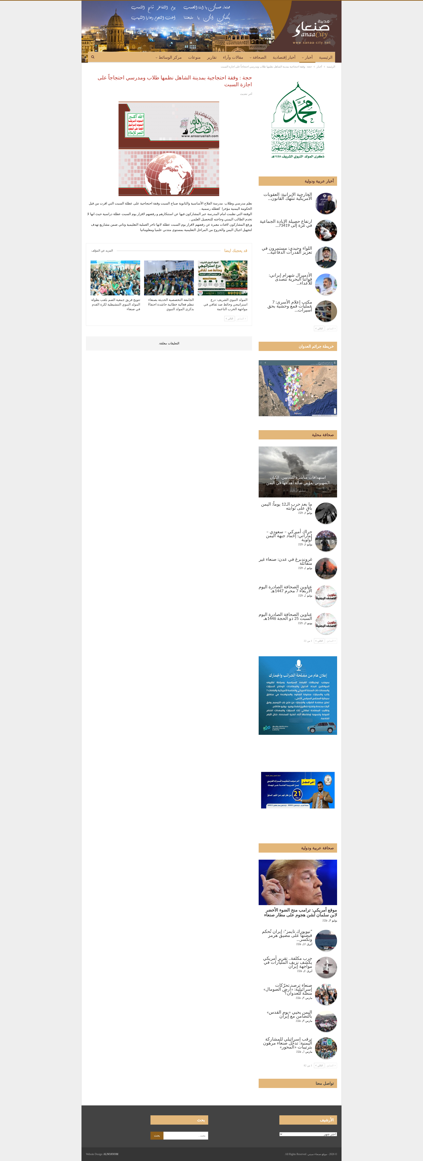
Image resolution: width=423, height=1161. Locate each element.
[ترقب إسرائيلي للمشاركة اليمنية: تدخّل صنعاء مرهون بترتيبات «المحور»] (326, 1048)
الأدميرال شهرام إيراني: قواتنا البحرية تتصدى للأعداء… (290, 279)
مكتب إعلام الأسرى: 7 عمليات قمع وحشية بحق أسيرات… (289, 306)
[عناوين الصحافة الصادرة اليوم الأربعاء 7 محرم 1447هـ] (326, 596)
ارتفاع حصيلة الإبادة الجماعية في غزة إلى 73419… (286, 223)
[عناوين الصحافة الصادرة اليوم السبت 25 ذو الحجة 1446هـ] (326, 624)
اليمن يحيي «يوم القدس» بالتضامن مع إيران (289, 1014)
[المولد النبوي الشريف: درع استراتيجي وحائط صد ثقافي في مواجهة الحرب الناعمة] (222, 278)
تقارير (212, 57)
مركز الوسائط (170, 57)
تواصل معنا (325, 1083)
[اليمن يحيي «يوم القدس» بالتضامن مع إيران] (326, 1022)
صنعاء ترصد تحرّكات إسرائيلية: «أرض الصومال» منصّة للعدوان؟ (287, 989)
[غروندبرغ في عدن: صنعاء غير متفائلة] (326, 569)
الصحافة (259, 57)
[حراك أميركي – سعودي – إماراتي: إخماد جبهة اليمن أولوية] (326, 541)
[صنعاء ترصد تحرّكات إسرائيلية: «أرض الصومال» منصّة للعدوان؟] (326, 995)
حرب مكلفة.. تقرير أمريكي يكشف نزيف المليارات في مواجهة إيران (287, 963)
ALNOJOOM (110, 1154)
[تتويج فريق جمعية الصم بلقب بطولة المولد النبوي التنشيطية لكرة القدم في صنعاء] (115, 278)
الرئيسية (325, 57)
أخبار (309, 57)
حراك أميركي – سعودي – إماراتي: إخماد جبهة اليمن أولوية (289, 536)
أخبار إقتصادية (284, 57)
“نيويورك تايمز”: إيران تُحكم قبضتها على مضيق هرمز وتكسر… (287, 936)
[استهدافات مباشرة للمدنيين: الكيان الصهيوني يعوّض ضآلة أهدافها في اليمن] (298, 472)
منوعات (194, 57)
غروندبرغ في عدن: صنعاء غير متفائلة (285, 561)
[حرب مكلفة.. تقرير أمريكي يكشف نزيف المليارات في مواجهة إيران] (326, 968)
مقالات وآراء (233, 57)
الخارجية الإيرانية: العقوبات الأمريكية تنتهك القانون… (287, 197)
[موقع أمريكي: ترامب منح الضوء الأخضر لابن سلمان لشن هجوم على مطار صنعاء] (298, 882)
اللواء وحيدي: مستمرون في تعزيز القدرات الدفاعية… (287, 250)
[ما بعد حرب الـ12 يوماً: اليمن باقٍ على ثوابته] (326, 514)
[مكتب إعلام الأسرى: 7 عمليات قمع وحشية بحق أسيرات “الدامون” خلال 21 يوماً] (326, 311)
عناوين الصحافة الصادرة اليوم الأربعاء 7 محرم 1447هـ (285, 589)
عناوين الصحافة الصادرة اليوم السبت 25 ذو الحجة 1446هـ (285, 617)
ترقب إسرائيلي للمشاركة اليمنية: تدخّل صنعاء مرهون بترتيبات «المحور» (287, 1043)
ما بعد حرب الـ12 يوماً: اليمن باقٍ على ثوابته (286, 506)
